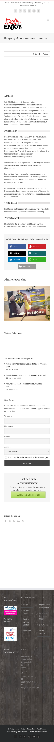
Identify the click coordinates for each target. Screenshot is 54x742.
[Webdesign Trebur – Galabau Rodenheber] (20, 340)
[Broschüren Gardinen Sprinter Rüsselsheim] (9, 347)
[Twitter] (10, 521)
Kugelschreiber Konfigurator (43, 606)
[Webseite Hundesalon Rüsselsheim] (20, 347)
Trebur (23, 729)
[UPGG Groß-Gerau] (10, 628)
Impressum (43, 731)
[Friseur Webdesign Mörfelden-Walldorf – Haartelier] (8, 709)
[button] (17, 246)
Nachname (8, 426)
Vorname (8, 416)
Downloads (43, 625)
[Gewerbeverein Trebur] (10, 633)
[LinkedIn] (18, 521)
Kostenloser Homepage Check (43, 616)
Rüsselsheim (31, 729)
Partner (25, 604)
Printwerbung (12, 731)
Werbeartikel (23, 731)
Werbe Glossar (42, 632)
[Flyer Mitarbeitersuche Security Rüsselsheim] (40, 340)
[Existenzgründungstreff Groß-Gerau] (10, 607)
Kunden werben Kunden (26, 622)
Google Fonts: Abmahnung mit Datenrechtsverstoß (26, 375)
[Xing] (14, 521)
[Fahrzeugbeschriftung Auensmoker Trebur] (30, 340)
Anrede (7, 446)
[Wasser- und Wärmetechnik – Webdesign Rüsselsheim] (8, 697)
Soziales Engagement (27, 612)
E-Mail (7, 436)
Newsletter (27, 630)
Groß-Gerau (41, 729)
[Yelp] (23, 521)
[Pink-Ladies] (10, 611)
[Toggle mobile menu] (48, 19)
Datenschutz (33, 731)
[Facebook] (5, 521)
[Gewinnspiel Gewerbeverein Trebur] (8, 703)
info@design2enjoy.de (28, 5)
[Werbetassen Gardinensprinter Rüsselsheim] (9, 340)
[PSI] (10, 638)
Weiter (45, 54)
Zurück (37, 54)
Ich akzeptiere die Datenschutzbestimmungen (28, 457)
